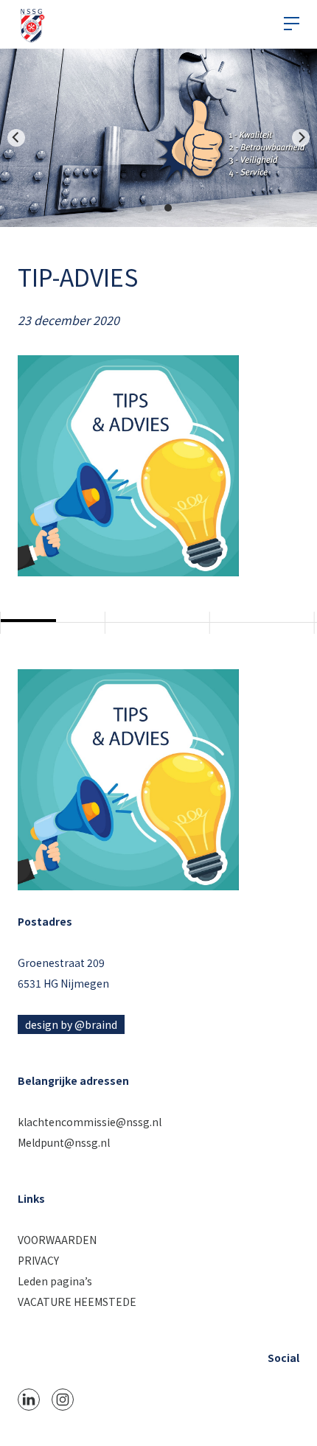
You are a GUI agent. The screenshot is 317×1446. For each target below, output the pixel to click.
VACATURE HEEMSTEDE (77, 1301)
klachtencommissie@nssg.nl (89, 1121)
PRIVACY (38, 1260)
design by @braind (71, 1024)
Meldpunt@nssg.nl (64, 1142)
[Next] (301, 138)
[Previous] (16, 138)
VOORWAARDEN (57, 1239)
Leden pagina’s (55, 1281)
